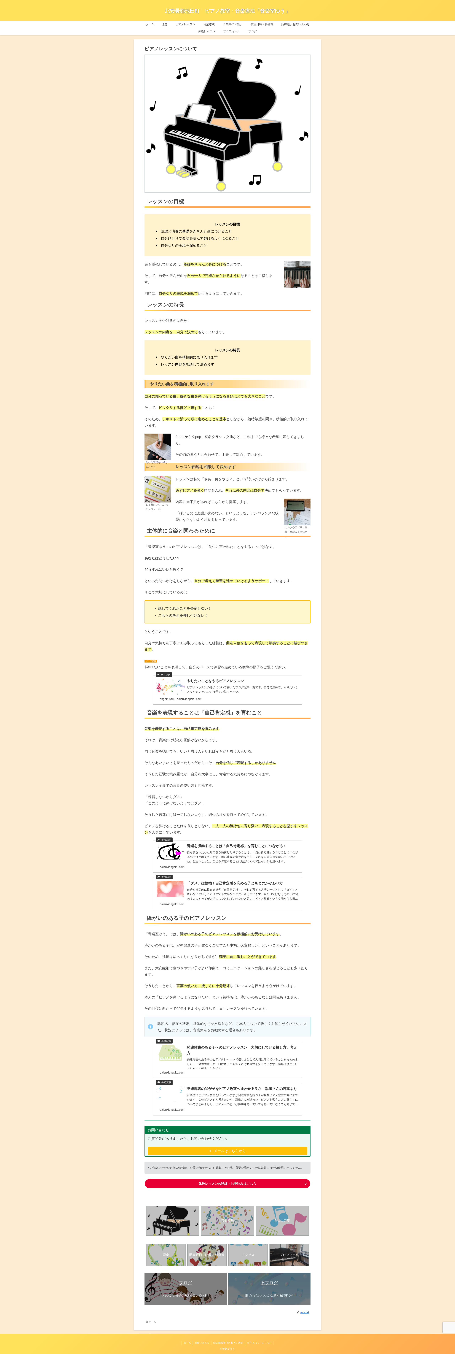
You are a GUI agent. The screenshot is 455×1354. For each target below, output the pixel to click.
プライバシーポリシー (259, 1343)
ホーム (187, 1343)
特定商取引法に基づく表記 (228, 1343)
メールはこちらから (230, 1151)
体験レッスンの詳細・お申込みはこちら (227, 1183)
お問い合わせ (202, 1343)
